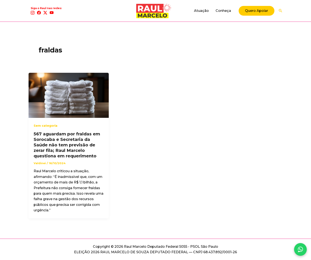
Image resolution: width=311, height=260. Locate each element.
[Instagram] (32, 13)
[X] (45, 13)
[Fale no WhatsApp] (300, 249)
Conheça (223, 11)
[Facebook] (39, 13)
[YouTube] (52, 13)
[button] (256, 11)
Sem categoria (45, 126)
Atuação (201, 11)
